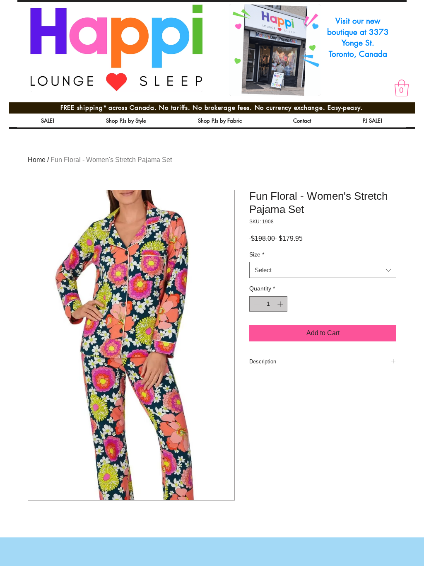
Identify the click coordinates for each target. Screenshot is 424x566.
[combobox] (322, 270)
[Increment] (281, 304)
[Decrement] (256, 304)
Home (37, 159)
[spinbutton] (268, 304)
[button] (402, 88)
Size (256, 254)
